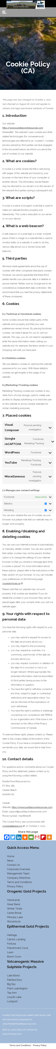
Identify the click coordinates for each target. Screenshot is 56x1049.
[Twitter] (13, 837)
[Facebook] (6, 837)
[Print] (25, 837)
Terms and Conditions (20, 1045)
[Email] (31, 837)
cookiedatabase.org (12, 826)
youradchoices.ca (11, 583)
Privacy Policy (40, 1045)
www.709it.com (18, 1029)
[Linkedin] (19, 837)
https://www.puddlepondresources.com (22, 128)
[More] (49, 837)
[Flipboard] (43, 837)
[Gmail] (37, 837)
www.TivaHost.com (11, 1034)
